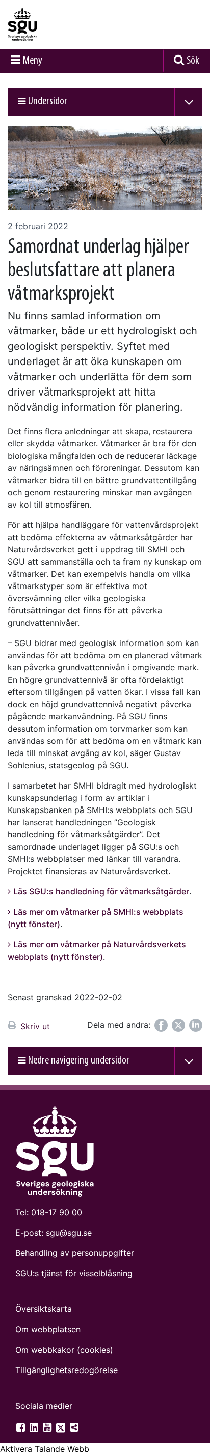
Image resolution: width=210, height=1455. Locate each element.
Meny (32, 61)
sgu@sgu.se (69, 1232)
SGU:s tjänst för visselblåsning (74, 1273)
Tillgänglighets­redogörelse (66, 1370)
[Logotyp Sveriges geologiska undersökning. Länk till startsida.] (48, 24)
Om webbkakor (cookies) (64, 1350)
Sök (193, 61)
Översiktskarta (43, 1309)
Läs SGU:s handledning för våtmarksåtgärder (101, 891)
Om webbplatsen (48, 1329)
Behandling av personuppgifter (74, 1253)
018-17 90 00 (56, 1212)
